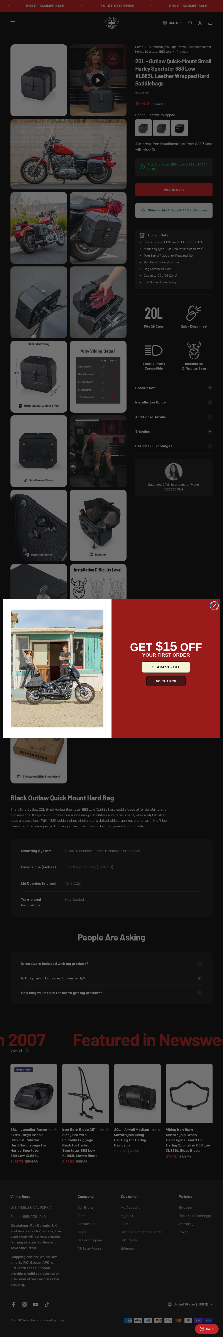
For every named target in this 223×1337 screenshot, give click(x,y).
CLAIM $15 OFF (166, 667)
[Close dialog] (214, 606)
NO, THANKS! (166, 681)
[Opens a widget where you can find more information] (207, 1329)
